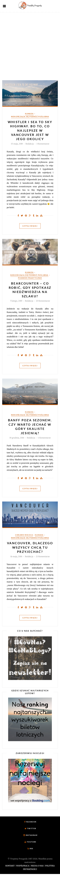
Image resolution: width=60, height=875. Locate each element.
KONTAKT (10, 866)
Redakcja (29, 144)
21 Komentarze (43, 557)
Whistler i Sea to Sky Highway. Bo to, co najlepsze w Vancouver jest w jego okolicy (30, 130)
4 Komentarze (44, 438)
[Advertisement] (30, 44)
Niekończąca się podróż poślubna (30, 116)
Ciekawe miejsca (24, 535)
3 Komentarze (42, 144)
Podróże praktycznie (30, 278)
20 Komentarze (43, 301)
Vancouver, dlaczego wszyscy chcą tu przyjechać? (30, 547)
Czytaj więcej (30, 226)
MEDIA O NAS (37, 866)
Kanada (29, 114)
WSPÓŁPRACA (22, 866)
